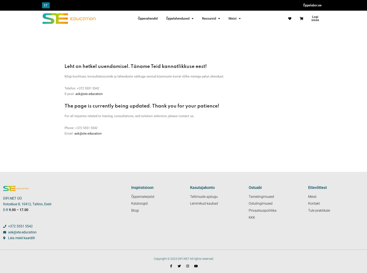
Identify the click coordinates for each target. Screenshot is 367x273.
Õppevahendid (148, 18)
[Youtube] (196, 266)
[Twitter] (179, 266)
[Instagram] (187, 266)
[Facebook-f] (171, 266)
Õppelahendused (177, 18)
